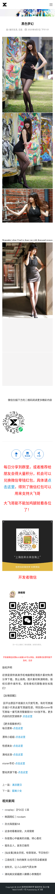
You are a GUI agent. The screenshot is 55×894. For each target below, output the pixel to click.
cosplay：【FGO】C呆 (17, 809)
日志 (20, 29)
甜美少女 (17, 790)
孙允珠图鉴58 (12, 824)
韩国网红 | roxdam (15, 816)
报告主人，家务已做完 (17, 845)
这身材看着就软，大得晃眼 (19, 831)
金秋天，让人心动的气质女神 (21, 867)
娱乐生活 (13, 29)
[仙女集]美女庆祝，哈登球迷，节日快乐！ (28, 852)
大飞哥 (40, 889)
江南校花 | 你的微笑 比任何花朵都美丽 (26, 859)
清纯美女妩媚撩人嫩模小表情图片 (23, 874)
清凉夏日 (17, 784)
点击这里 (27, 716)
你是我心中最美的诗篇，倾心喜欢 (23, 838)
